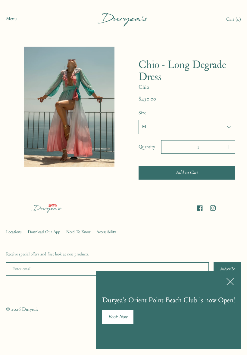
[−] (167, 146)
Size (142, 113)
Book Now (117, 316)
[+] (229, 146)
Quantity (147, 147)
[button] (233, 20)
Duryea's (30, 309)
